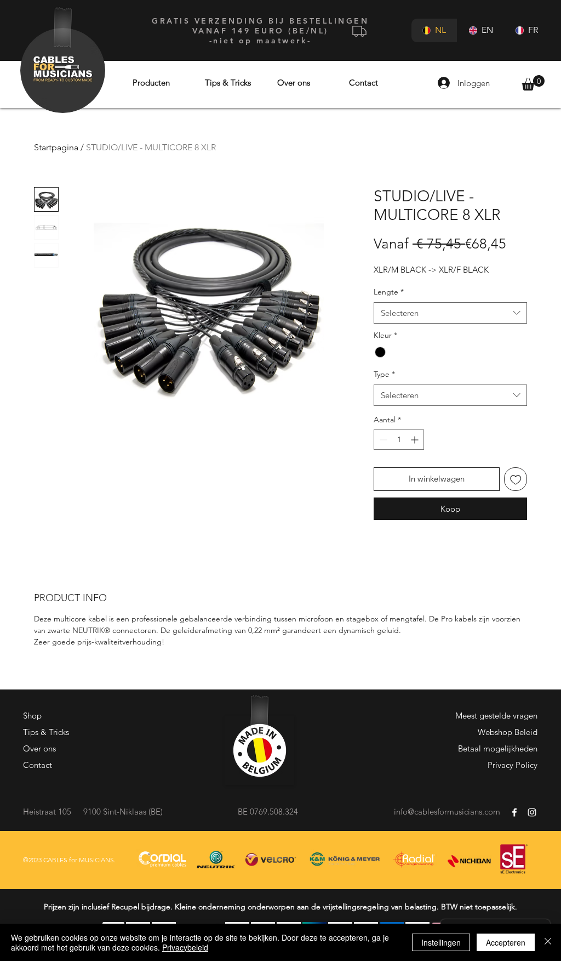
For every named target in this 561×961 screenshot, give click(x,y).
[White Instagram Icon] (531, 812)
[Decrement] (382, 439)
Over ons (39, 748)
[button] (533, 83)
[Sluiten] (547, 942)
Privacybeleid (185, 947)
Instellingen (441, 942)
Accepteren (505, 942)
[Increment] (415, 439)
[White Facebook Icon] (514, 812)
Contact (37, 765)
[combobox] (450, 313)
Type (384, 374)
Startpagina (56, 147)
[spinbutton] (399, 439)
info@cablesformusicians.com (447, 811)
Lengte (389, 292)
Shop (32, 715)
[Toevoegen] (516, 479)
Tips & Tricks (46, 732)
